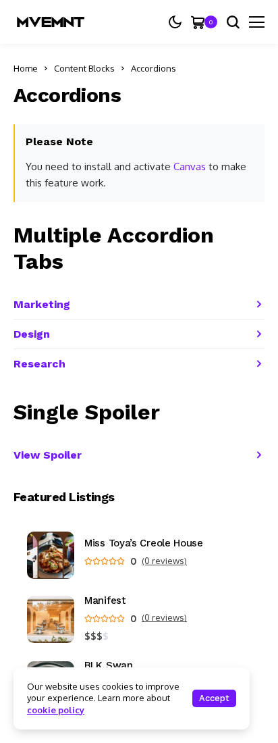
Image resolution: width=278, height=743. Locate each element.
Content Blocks (84, 68)
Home (25, 68)
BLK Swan (108, 666)
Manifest (105, 601)
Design (31, 334)
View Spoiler (47, 455)
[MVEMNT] (50, 22)
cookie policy (55, 709)
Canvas (189, 166)
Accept (214, 698)
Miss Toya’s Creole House (143, 543)
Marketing (41, 304)
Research (39, 363)
